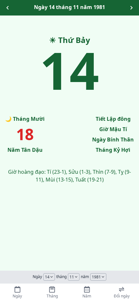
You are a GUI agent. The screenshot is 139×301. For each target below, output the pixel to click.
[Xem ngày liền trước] (8, 8)
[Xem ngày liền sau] (131, 8)
